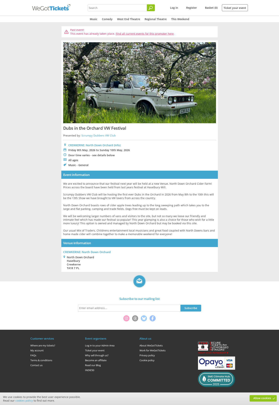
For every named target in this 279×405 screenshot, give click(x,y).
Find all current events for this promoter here (145, 33)
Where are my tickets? (42, 345)
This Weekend (180, 19)
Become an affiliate (95, 360)
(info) (117, 145)
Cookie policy (147, 360)
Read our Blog (93, 365)
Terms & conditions (41, 360)
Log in (174, 7)
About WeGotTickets (151, 345)
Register (191, 7)
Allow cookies (262, 398)
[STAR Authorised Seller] (213, 353)
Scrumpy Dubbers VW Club (98, 135)
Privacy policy (147, 355)
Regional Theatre (156, 19)
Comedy (107, 19)
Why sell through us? (97, 355)
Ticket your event (235, 8)
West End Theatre (128, 19)
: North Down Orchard (87, 252)
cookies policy (24, 400)
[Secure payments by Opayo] (216, 368)
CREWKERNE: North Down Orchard (90, 145)
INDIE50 (89, 370)
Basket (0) (211, 7)
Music (93, 19)
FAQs (33, 355)
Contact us (36, 365)
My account (37, 350)
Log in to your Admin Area (99, 345)
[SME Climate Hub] (216, 386)
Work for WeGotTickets (153, 350)
